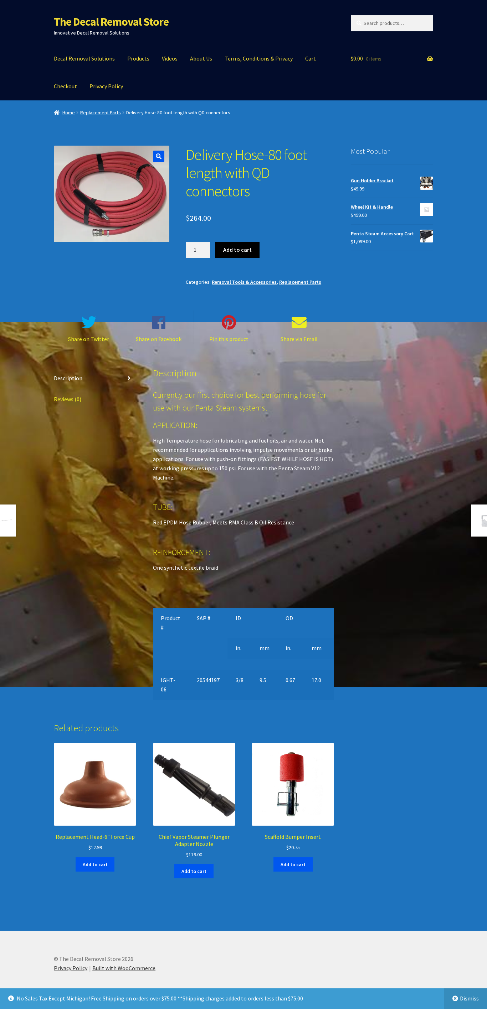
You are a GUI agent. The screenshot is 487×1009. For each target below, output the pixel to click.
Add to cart (237, 249)
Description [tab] (68, 378)
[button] (158, 156)
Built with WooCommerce (123, 968)
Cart (310, 58)
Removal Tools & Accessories (244, 282)
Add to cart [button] (95, 864)
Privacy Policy (106, 86)
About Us (201, 58)
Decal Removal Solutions (84, 58)
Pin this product (228, 339)
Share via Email (299, 339)
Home (68, 112)
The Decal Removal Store (111, 22)
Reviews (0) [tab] (67, 399)
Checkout (65, 86)
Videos (170, 58)
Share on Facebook (158, 339)
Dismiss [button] (469, 998)
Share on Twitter (88, 339)
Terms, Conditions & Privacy (259, 58)
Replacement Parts (100, 112)
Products (138, 58)
